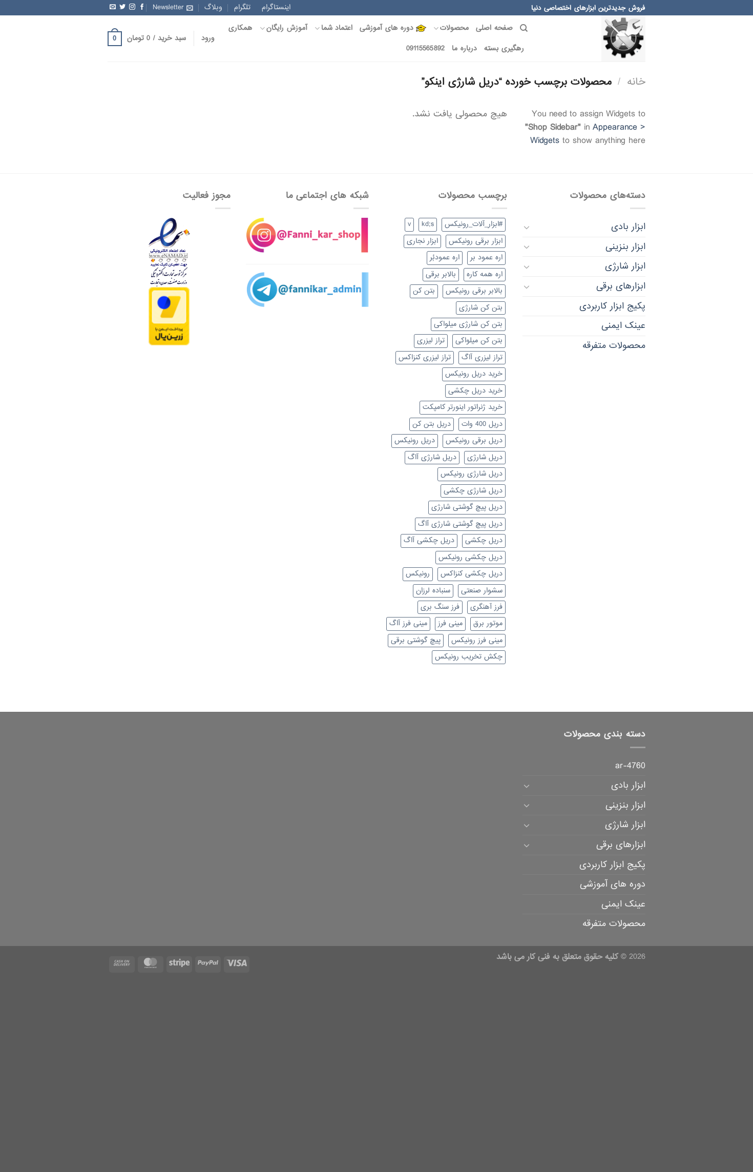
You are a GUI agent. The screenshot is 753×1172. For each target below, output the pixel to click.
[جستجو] (524, 28)
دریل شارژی (485, 457)
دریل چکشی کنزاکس (472, 573)
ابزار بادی (628, 227)
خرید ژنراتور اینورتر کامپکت (463, 407)
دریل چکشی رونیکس (470, 557)
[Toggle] (526, 227)
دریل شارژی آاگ (432, 457)
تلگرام (242, 7)
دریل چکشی (484, 540)
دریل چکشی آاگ (429, 540)
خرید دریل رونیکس (474, 373)
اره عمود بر (486, 257)
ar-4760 (630, 766)
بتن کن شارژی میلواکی (468, 324)
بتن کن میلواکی (479, 340)
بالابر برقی (441, 274)
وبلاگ (213, 7)
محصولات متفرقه (613, 346)
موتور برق (488, 623)
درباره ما (464, 48)
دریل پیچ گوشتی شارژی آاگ (460, 524)
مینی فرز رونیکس (477, 640)
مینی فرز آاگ (408, 623)
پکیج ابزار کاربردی (612, 306)
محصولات (454, 28)
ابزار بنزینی (625, 247)
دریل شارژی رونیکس (472, 473)
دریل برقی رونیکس (474, 440)
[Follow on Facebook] (142, 7)
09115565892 (425, 48)
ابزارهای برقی (620, 286)
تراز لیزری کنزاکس (425, 357)
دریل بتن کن (431, 424)
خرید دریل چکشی (475, 390)
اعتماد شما (336, 28)
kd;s (428, 224)
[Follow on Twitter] (122, 7)
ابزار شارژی (625, 266)
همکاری (240, 28)
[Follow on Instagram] (132, 7)
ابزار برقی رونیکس (476, 241)
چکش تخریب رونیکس (469, 656)
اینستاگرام (276, 7)
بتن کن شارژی (481, 307)
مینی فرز (450, 623)
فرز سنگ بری (440, 607)
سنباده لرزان (433, 590)
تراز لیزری (431, 340)
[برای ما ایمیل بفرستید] (113, 7)
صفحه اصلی (494, 28)
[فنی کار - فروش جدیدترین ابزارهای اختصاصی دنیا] (594, 38)
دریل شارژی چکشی (473, 490)
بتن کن (424, 290)
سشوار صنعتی (482, 590)
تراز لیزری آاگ (482, 357)
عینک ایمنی (623, 326)
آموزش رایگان (286, 28)
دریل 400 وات (482, 424)
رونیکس (418, 573)
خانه (636, 82)
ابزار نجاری (422, 241)
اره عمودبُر (444, 257)
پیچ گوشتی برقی (416, 640)
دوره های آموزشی (386, 28)
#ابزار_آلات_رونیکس (474, 224)
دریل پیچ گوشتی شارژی (467, 507)
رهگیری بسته (504, 48)
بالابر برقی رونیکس (474, 290)
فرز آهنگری (486, 607)
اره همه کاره (485, 274)
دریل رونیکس (414, 440)
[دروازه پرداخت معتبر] (169, 317)
